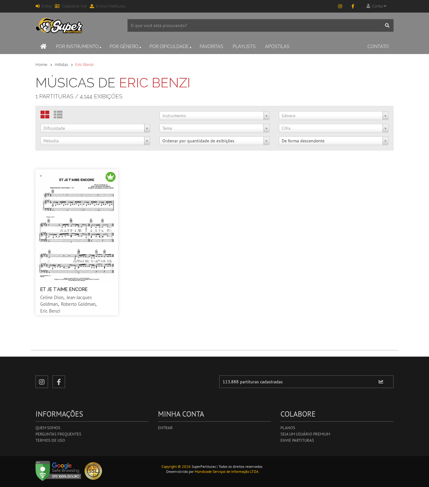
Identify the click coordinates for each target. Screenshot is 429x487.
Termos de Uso (50, 440)
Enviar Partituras (110, 6)
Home (41, 64)
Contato (378, 46)
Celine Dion (51, 297)
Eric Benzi (50, 311)
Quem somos (47, 427)
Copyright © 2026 (176, 466)
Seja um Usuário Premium (305, 434)
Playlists (244, 46)
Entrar (46, 6)
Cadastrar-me (74, 6)
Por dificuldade (169, 46)
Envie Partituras (297, 440)
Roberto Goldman (78, 304)
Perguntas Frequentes (58, 434)
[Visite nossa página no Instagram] (340, 6)
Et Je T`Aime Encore (64, 289)
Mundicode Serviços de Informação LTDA (226, 471)
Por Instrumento (77, 46)
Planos (287, 427)
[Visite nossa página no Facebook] (352, 6)
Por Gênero (124, 46)
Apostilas (277, 46)
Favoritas (211, 46)
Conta (377, 6)
